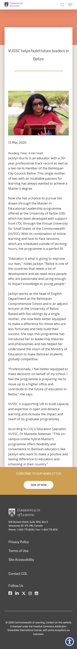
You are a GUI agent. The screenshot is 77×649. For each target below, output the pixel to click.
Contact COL (17, 574)
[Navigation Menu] (70, 5)
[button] (39, 485)
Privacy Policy (18, 542)
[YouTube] (36, 593)
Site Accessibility (21, 560)
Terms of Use (18, 551)
